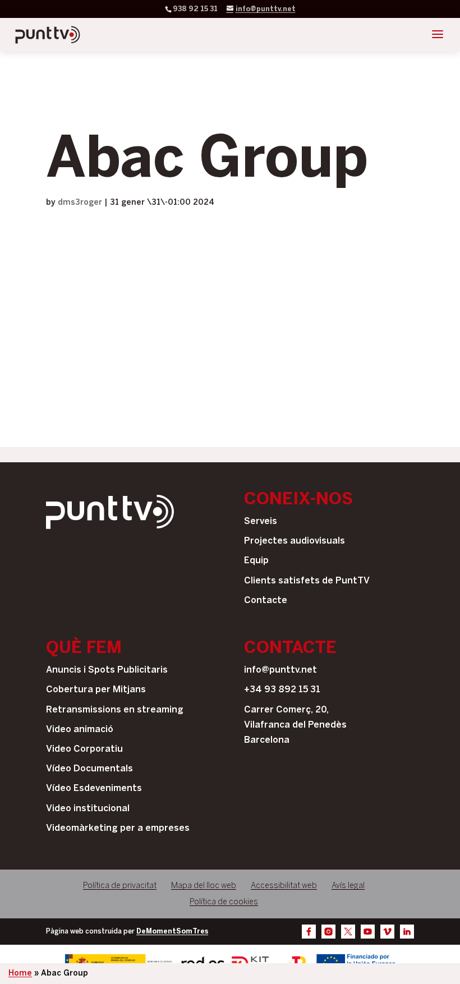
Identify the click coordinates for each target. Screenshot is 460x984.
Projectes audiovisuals (294, 541)
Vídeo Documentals (89, 769)
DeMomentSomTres (172, 931)
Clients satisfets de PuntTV (307, 581)
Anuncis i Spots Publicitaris (107, 670)
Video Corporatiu (84, 749)
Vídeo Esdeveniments (94, 788)
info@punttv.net (280, 670)
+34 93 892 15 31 (282, 690)
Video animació (79, 729)
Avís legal (348, 886)
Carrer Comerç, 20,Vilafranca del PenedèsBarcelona (295, 725)
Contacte (265, 600)
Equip (256, 561)
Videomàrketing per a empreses (118, 828)
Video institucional (88, 808)
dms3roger (80, 202)
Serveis (260, 521)
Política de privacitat (120, 886)
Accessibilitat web (284, 886)
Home (20, 973)
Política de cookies (224, 902)
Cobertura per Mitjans (96, 690)
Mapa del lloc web (203, 886)
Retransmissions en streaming (114, 710)
